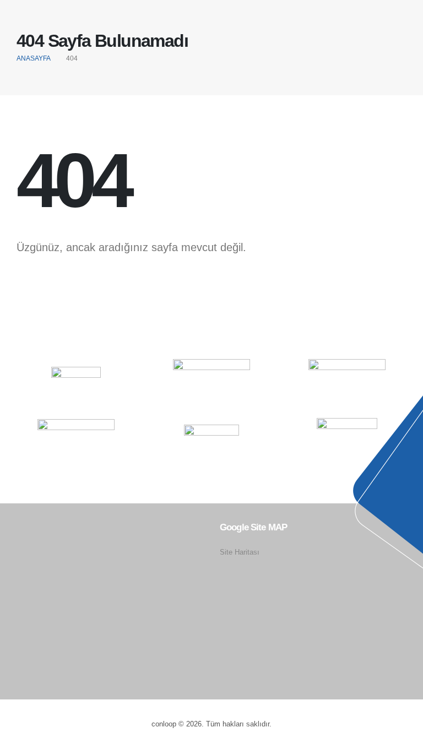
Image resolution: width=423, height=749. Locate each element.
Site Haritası (239, 552)
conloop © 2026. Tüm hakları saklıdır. (211, 724)
